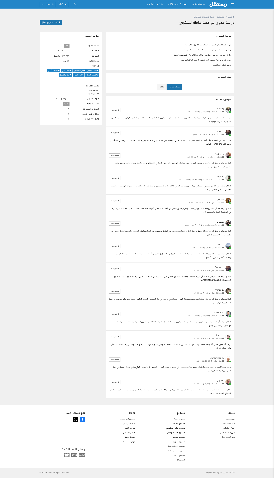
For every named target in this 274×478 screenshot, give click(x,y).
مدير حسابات (91, 93)
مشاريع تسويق (179, 442)
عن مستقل (230, 419)
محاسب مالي (217, 202)
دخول (162, 87)
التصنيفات (181, 460)
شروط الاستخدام (227, 433)
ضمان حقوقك (229, 428)
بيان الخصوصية (228, 437)
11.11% (66, 104)
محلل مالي (217, 361)
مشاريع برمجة (179, 423)
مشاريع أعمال (179, 419)
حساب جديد (175, 87)
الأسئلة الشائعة (229, 423)
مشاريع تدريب (179, 455)
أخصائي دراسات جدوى (213, 157)
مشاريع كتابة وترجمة (176, 446)
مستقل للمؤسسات (127, 419)
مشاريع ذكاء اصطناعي (175, 428)
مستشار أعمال (216, 111)
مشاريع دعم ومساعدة (176, 451)
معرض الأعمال (129, 428)
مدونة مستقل (129, 437)
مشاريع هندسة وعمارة (175, 433)
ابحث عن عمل (129, 423)
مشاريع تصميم (179, 437)
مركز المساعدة (129, 442)
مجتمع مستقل (129, 433)
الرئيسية (230, 17)
